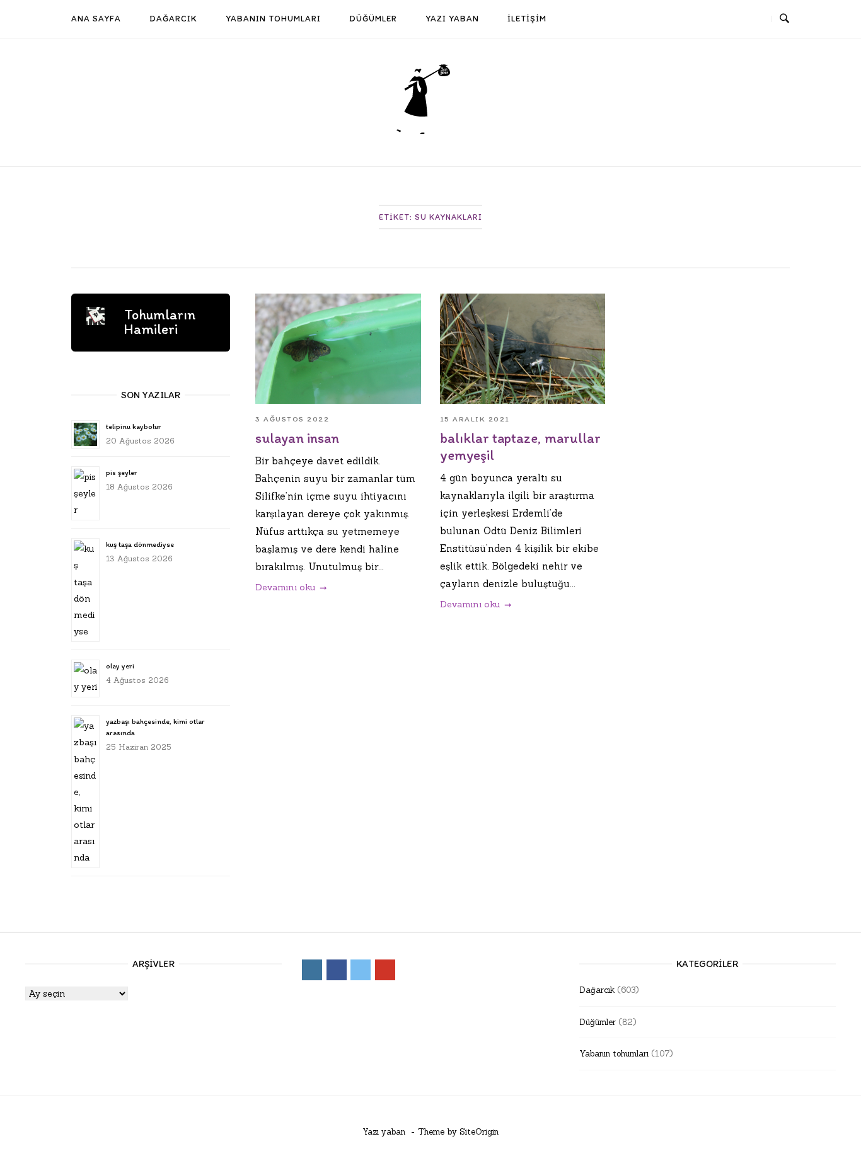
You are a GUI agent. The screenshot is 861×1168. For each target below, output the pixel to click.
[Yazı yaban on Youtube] (753, 19)
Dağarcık (597, 990)
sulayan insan (297, 438)
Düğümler (597, 1022)
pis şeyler (121, 472)
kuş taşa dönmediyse (140, 544)
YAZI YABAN (452, 18)
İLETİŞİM (526, 18)
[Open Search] (784, 19)
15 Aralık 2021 (475, 419)
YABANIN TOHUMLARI (273, 18)
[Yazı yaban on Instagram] (683, 19)
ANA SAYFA (96, 18)
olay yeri (120, 665)
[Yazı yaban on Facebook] (707, 19)
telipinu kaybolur (133, 426)
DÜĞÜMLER (373, 18)
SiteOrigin (479, 1131)
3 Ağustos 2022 (292, 419)
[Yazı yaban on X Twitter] (729, 19)
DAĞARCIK (173, 18)
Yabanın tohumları (614, 1053)
